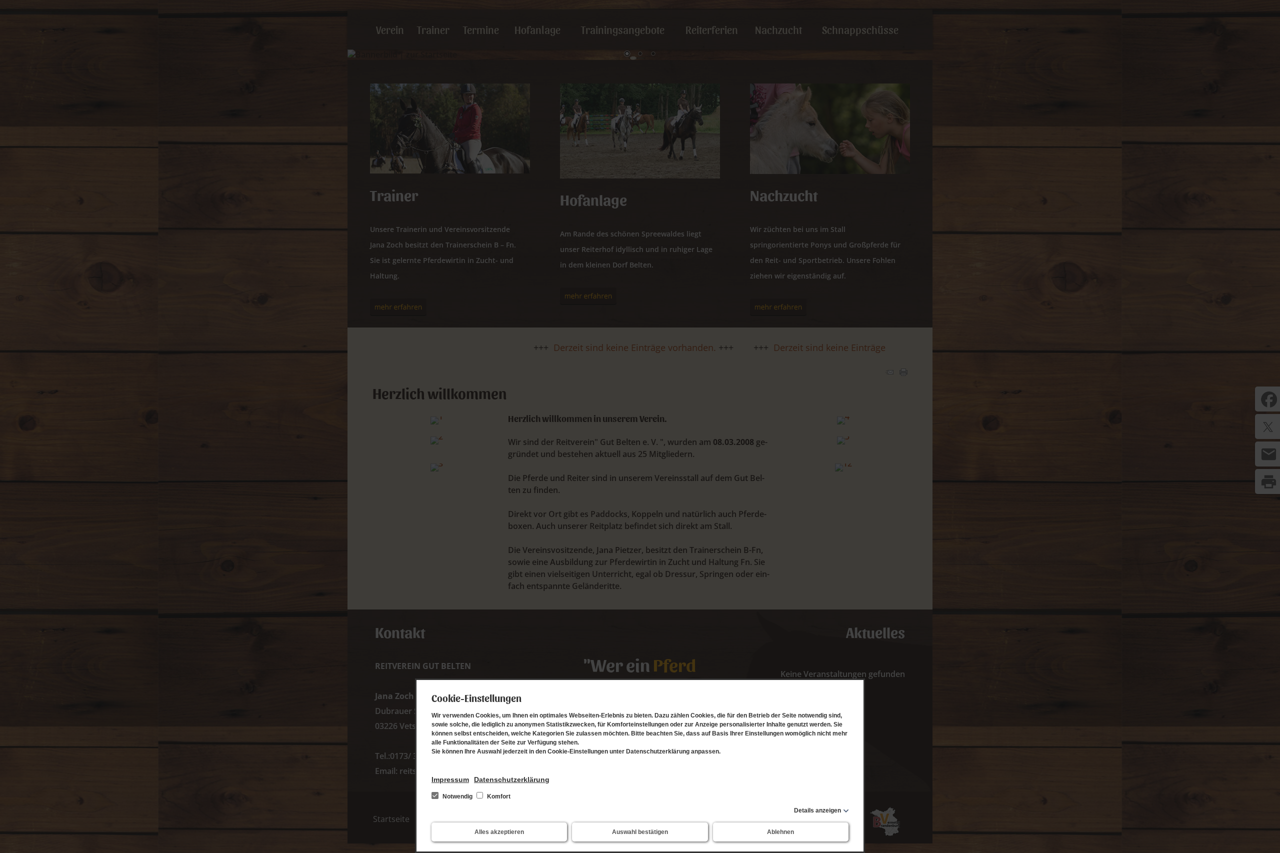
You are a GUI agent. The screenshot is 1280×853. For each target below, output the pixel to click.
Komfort (498, 796)
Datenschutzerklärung (512, 780)
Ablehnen (780, 832)
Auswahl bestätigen (640, 832)
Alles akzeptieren (499, 832)
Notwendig (457, 796)
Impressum (450, 780)
